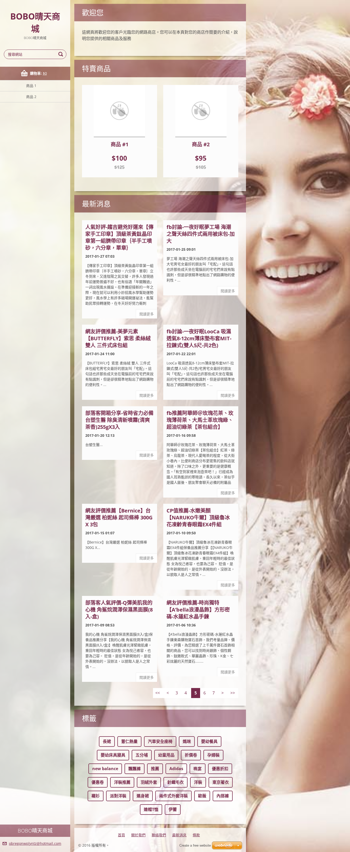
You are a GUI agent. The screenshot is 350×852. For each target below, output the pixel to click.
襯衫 (95, 796)
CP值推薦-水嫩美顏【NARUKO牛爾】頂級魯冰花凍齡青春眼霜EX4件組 (198, 517)
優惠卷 (97, 782)
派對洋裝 (118, 796)
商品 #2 (201, 144)
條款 (196, 834)
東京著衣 (220, 782)
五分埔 (142, 755)
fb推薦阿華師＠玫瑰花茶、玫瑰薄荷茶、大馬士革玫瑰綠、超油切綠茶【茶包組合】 (200, 420)
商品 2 (31, 96)
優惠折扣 (220, 768)
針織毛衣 (175, 782)
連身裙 (143, 796)
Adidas (176, 768)
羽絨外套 (149, 782)
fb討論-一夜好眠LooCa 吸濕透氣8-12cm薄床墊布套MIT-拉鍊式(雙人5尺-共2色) (199, 338)
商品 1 (31, 85)
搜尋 (61, 54)
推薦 (155, 768)
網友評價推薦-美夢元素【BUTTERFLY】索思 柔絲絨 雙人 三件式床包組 (118, 338)
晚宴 (197, 768)
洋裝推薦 (122, 782)
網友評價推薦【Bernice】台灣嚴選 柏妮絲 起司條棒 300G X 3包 (118, 517)
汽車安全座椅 (160, 741)
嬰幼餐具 (209, 741)
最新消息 (179, 834)
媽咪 (187, 741)
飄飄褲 (134, 768)
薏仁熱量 (129, 741)
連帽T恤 (151, 809)
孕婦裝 (213, 755)
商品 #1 (119, 144)
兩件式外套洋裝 (173, 796)
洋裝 (198, 782)
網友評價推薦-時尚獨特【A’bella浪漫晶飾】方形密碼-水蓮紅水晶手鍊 (198, 609)
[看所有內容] (119, 111)
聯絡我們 (159, 834)
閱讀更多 (146, 314)
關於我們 (138, 834)
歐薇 (202, 796)
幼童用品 (166, 755)
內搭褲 (223, 796)
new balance (105, 768)
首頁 (121, 834)
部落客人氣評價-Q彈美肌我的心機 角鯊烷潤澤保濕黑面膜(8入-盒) (119, 609)
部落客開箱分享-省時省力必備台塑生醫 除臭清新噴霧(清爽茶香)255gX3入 (119, 420)
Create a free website (195, 845)
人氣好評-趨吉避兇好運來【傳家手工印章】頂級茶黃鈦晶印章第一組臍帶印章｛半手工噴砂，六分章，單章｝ (119, 237)
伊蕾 (173, 809)
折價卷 (191, 755)
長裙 (107, 741)
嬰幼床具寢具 (113, 755)
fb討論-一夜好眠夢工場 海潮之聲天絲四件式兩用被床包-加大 (201, 234)
